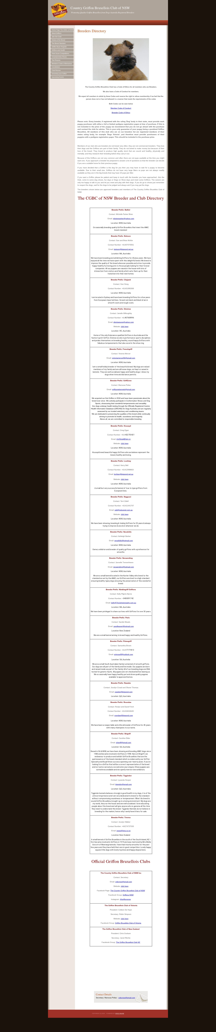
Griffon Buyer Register (59, 47)
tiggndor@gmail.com (123, 784)
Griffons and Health (58, 50)
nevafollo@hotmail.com (123, 541)
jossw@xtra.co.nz (123, 831)
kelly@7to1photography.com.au (123, 603)
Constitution (56, 67)
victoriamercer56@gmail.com (123, 358)
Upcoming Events (58, 77)
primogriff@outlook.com (123, 654)
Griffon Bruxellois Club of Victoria (128, 923)
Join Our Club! (57, 37)
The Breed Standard (59, 43)
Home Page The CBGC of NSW (62, 30)
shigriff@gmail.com (123, 743)
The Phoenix (56, 60)
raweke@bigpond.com (123, 692)
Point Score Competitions (60, 53)
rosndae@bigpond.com (123, 715)
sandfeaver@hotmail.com (124, 626)
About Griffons (56, 33)
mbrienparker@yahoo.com (123, 219)
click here (124, 327)
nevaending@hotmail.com (123, 567)
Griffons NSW (128, 895)
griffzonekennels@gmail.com (123, 389)
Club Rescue (56, 70)
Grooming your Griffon (59, 74)
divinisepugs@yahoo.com (124, 322)
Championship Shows (59, 57)
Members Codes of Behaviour (62, 64)
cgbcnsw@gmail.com (123, 882)
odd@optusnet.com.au (124, 510)
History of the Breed (58, 40)
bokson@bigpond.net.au (123, 249)
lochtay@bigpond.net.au (123, 474)
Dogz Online (119, 1013)
